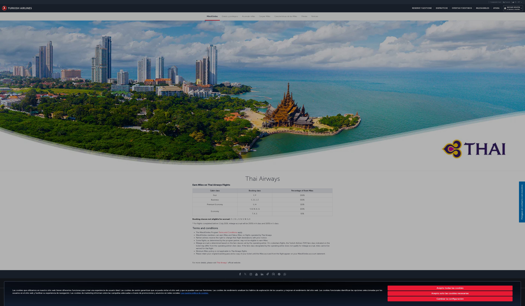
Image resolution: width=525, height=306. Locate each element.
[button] (450, 298)
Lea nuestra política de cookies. (194, 293)
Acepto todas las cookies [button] (450, 288)
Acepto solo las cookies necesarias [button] (450, 293)
